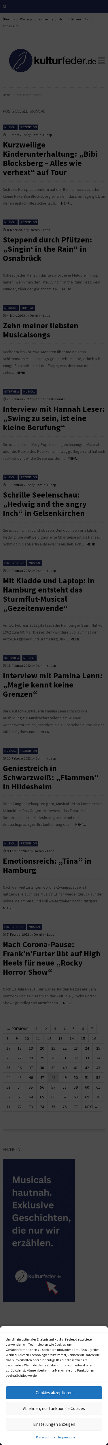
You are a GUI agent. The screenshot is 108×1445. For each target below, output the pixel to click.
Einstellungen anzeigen (54, 1424)
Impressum (66, 1437)
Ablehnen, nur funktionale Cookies (54, 1408)
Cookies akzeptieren (54, 1392)
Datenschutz (45, 1437)
